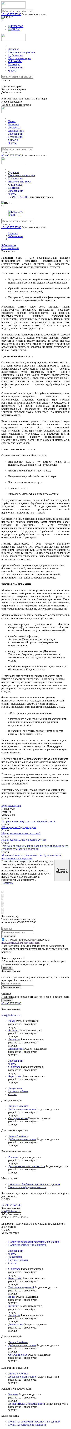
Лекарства (14, 127)
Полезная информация (21, 52)
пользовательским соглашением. (20, 942)
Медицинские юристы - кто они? (20, 833)
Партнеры (7, 882)
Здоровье (13, 49)
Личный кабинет (18, 1106)
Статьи (12, 1094)
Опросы (13, 139)
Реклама (13, 1157)
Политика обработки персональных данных (34, 1184)
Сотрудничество (18, 1118)
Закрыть (7, 967)
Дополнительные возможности (26, 1166)
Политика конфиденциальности (27, 1187)
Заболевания (15, 67)
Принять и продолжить (62, 870)
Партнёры (14, 64)
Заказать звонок (11, 987)
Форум (12, 70)
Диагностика (16, 130)
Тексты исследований (21, 1287)
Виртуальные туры (19, 58)
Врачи (12, 121)
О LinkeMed (15, 61)
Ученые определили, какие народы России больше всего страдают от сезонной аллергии (34, 847)
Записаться (9, 936)
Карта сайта (15, 1076)
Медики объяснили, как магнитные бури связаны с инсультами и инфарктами (31, 857)
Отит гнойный (10, 248)
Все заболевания (11, 805)
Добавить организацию (22, 1109)
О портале (14, 1066)
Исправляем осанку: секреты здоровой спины (28, 821)
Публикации (15, 55)
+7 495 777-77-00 (11, 14)
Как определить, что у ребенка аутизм (23, 839)
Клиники (13, 124)
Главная (13, 233)
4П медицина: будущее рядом (18, 827)
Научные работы (18, 1091)
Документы (15, 1088)
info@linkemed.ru (11, 1015)
